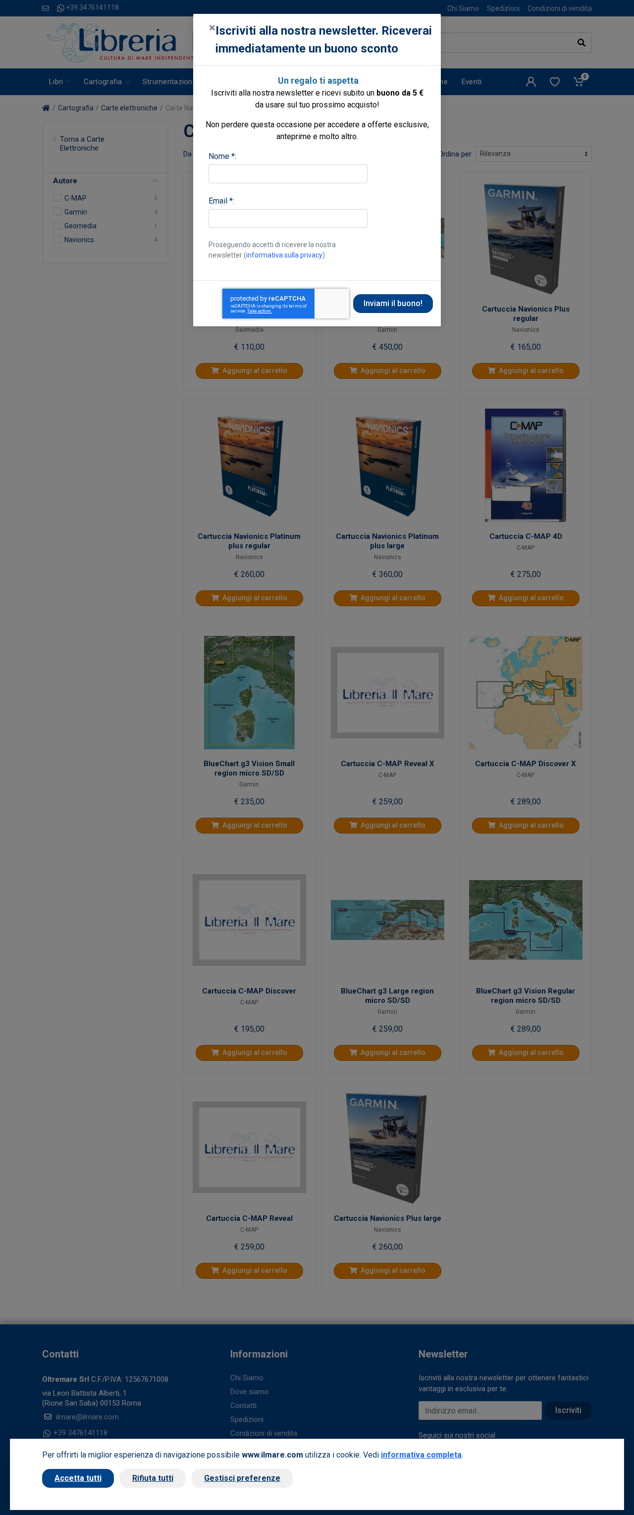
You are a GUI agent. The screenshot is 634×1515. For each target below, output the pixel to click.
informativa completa (421, 1455)
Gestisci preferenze (242, 1478)
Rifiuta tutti (152, 1478)
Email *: (221, 201)
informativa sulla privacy (284, 255)
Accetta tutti (78, 1478)
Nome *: (222, 156)
